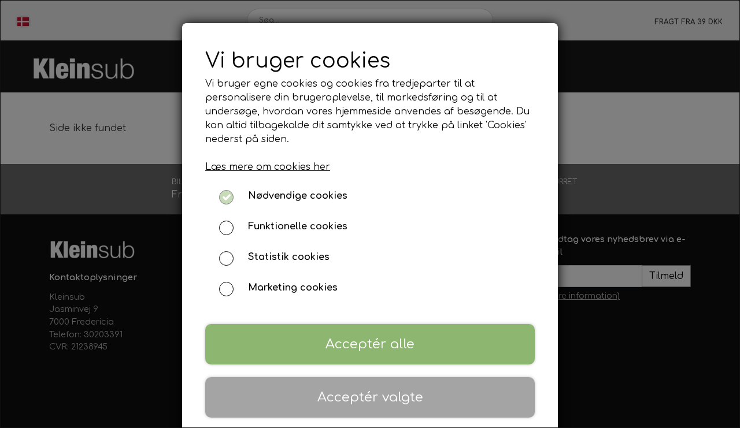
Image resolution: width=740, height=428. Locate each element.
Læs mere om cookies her (267, 167)
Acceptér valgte (370, 397)
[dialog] (370, 214)
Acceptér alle (370, 344)
